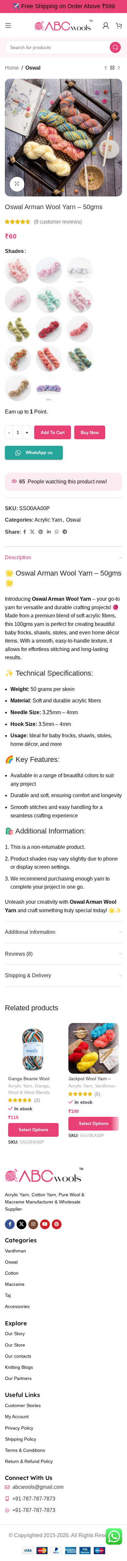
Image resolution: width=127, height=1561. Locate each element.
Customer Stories (23, 1405)
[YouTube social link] (45, 1224)
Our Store (15, 1345)
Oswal (32, 68)
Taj (8, 1295)
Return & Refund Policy (29, 1461)
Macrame (14, 1284)
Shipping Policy (20, 1439)
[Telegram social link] (65, 532)
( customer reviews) (58, 222)
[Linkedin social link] (49, 532)
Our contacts (18, 1356)
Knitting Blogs (19, 1367)
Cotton (12, 1273)
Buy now (90, 432)
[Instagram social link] (33, 1224)
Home (12, 68)
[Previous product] (106, 68)
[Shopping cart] (118, 25)
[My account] (105, 25)
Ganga (42, 1085)
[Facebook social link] (24, 532)
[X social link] (32, 532)
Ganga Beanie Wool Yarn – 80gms (28, 1081)
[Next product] (119, 68)
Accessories (17, 1306)
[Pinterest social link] (40, 532)
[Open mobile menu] (8, 25)
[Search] (115, 47)
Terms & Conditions (25, 1450)
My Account (17, 1416)
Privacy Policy (19, 1428)
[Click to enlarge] (17, 184)
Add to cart (52, 432)
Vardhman (105, 1085)
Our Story (15, 1333)
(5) (97, 1094)
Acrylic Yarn (48, 520)
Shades (14, 251)
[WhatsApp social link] (57, 532)
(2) (37, 1100)
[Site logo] (63, 25)
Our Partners (18, 1378)
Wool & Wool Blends (29, 1092)
